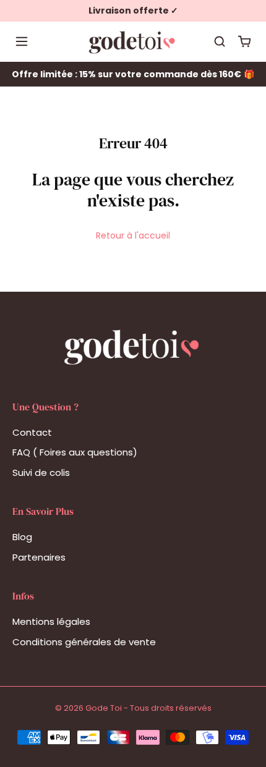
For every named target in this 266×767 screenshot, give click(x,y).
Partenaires (39, 557)
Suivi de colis (41, 472)
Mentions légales (51, 621)
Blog (22, 536)
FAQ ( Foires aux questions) (74, 452)
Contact (32, 432)
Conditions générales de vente (84, 641)
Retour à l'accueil (133, 235)
